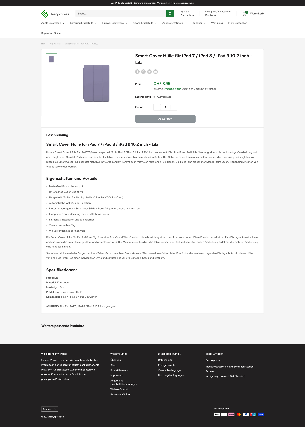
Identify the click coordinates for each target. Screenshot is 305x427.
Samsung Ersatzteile (81, 22)
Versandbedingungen (170, 370)
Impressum (116, 375)
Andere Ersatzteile (172, 22)
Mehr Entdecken (237, 22)
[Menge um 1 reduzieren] (157, 107)
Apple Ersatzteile (51, 22)
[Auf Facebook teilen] (137, 71)
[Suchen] (170, 13)
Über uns (115, 359)
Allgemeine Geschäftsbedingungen (123, 382)
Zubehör (197, 22)
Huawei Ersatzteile (113, 22)
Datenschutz (165, 359)
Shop (113, 365)
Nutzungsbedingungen (171, 375)
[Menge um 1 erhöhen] (173, 107)
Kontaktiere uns (119, 370)
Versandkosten (173, 88)
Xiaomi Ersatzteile (143, 22)
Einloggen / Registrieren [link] (218, 11)
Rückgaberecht (167, 365)
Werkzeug (217, 22)
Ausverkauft (165, 118)
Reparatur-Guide (51, 33)
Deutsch (47, 409)
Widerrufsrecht (119, 389)
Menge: (139, 107)
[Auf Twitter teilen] (149, 71)
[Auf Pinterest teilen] (143, 71)
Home (44, 44)
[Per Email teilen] (155, 71)
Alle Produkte (55, 44)
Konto (209, 15)
